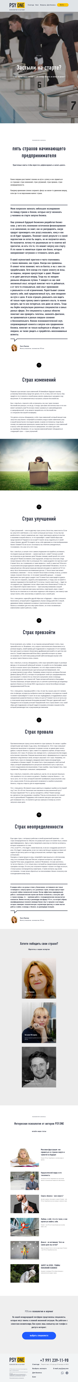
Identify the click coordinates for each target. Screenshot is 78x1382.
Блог (37, 5)
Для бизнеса (51, 5)
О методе (31, 5)
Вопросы (43, 5)
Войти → (63, 5)
